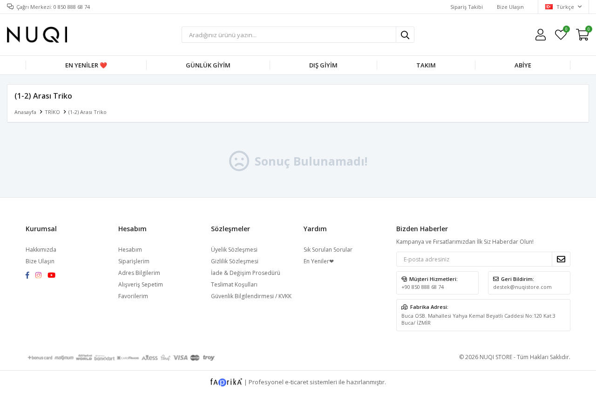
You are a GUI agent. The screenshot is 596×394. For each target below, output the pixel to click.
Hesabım (130, 250)
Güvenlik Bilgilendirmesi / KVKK (251, 296)
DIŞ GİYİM (323, 65)
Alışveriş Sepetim (140, 284)
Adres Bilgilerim (139, 273)
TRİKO (52, 111)
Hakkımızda (41, 250)
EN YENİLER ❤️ (86, 65)
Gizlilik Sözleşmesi (234, 261)
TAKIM (426, 65)
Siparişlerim (133, 261)
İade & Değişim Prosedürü (245, 273)
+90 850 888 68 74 (422, 286)
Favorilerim (566, 30)
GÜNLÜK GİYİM (208, 65)
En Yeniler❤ (319, 261)
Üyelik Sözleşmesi (234, 250)
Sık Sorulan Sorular (328, 250)
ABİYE (523, 65)
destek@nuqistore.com (522, 286)
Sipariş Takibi (466, 6)
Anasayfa (25, 111)
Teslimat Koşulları (234, 284)
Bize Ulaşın (510, 6)
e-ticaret (296, 381)
